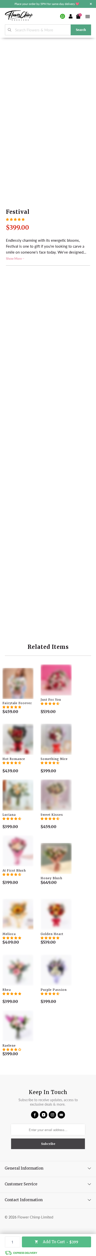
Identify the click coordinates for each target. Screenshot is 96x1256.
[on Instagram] (52, 1114)
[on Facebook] (34, 1114)
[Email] (61, 1114)
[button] (15, 219)
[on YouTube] (43, 1114)
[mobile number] (62, 16)
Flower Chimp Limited (35, 1217)
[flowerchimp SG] (18, 16)
